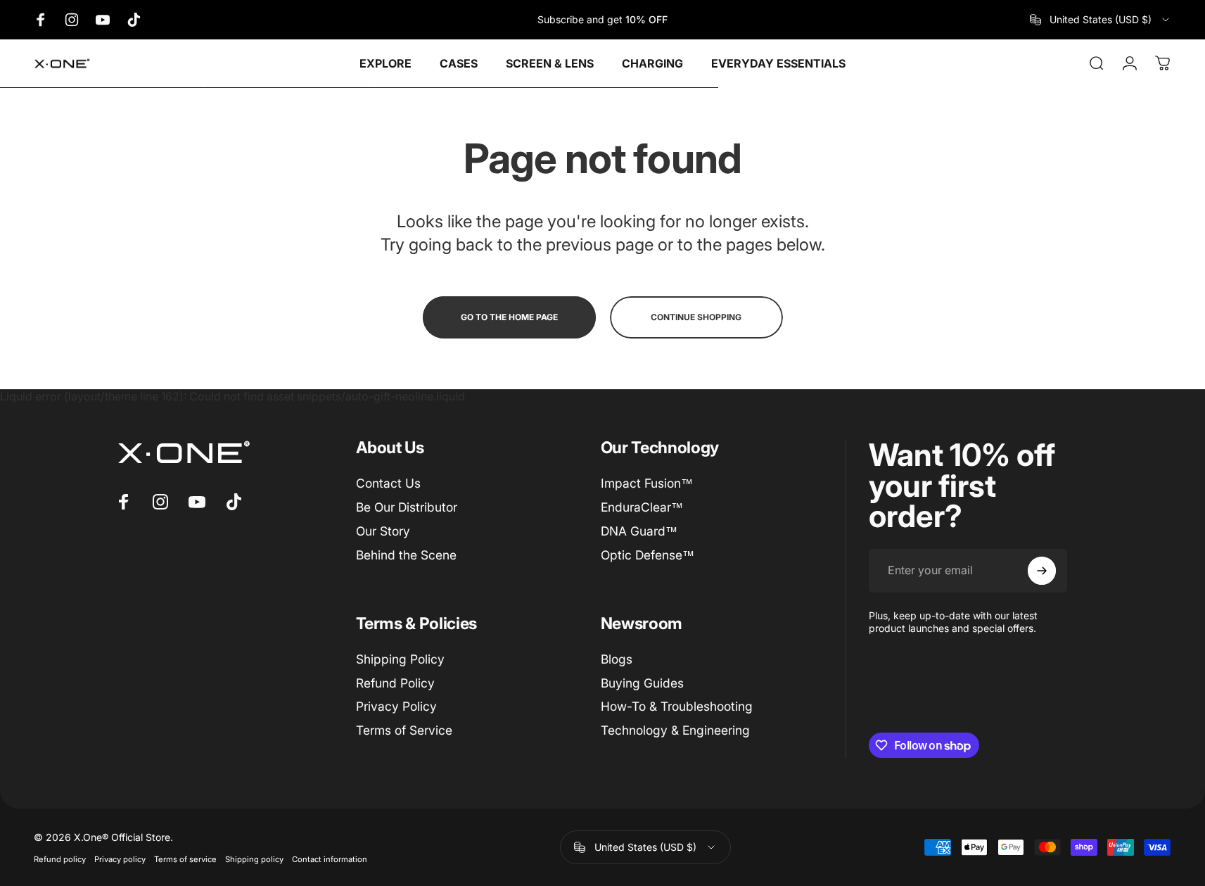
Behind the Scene (406, 554)
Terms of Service (404, 730)
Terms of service (185, 859)
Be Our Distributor (406, 507)
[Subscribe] (1042, 571)
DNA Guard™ (639, 531)
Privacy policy (120, 859)
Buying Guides (642, 683)
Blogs (616, 659)
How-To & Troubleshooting (677, 707)
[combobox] (1100, 19)
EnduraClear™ (642, 507)
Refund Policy (395, 683)
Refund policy (60, 859)
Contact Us (388, 483)
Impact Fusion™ (647, 483)
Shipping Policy (400, 659)
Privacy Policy (396, 707)
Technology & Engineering (675, 730)
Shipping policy (254, 859)
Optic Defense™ (647, 554)
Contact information (329, 859)
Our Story (383, 531)
